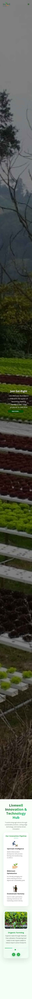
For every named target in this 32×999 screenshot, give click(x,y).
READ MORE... (16, 411)
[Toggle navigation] (28, 4)
